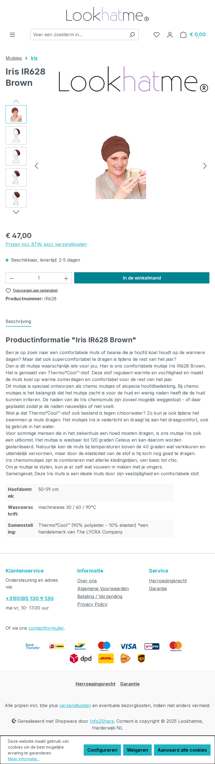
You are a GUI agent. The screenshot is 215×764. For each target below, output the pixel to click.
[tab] (18, 322)
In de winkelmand (142, 278)
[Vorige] (36, 165)
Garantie (158, 588)
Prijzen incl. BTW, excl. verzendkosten (46, 244)
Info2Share (102, 721)
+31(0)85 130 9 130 (30, 598)
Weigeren (137, 750)
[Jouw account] (170, 34)
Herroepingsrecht (168, 580)
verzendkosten (75, 705)
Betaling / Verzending (99, 596)
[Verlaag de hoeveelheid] (11, 277)
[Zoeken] (132, 34)
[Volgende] (205, 165)
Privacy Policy (92, 604)
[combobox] (78, 34)
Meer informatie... (23, 758)
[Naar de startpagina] (107, 14)
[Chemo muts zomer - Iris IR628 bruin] (120, 165)
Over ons (87, 580)
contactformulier (46, 628)
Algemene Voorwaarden (103, 588)
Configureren (102, 750)
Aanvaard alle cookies (182, 750)
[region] (107, 165)
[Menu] (12, 34)
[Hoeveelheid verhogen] (66, 277)
